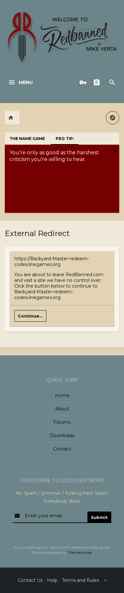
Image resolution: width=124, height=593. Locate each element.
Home (62, 395)
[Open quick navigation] (112, 117)
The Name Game (27, 138)
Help (52, 580)
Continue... (30, 315)
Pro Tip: (65, 138)
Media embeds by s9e (91, 547)
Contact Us (30, 580)
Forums (62, 422)
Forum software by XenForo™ (42, 547)
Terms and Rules (80, 580)
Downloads (62, 435)
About (62, 409)
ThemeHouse (80, 552)
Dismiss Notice (115, 151)
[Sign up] (98, 82)
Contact (62, 449)
